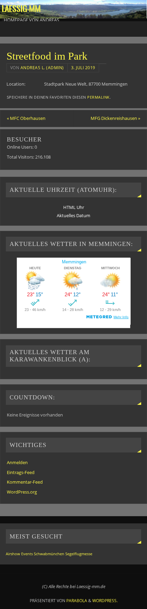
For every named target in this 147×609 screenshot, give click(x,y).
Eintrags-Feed (21, 472)
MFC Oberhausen (26, 118)
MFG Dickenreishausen (115, 118)
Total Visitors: (21, 157)
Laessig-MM (21, 9)
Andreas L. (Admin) (42, 68)
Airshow (13, 553)
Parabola (76, 601)
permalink (98, 97)
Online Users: (21, 147)
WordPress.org (22, 492)
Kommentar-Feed (25, 482)
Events (27, 553)
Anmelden (17, 462)
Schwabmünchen (49, 553)
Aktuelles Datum (73, 216)
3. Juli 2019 (83, 68)
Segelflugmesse (78, 553)
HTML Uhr (73, 207)
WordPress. (105, 601)
